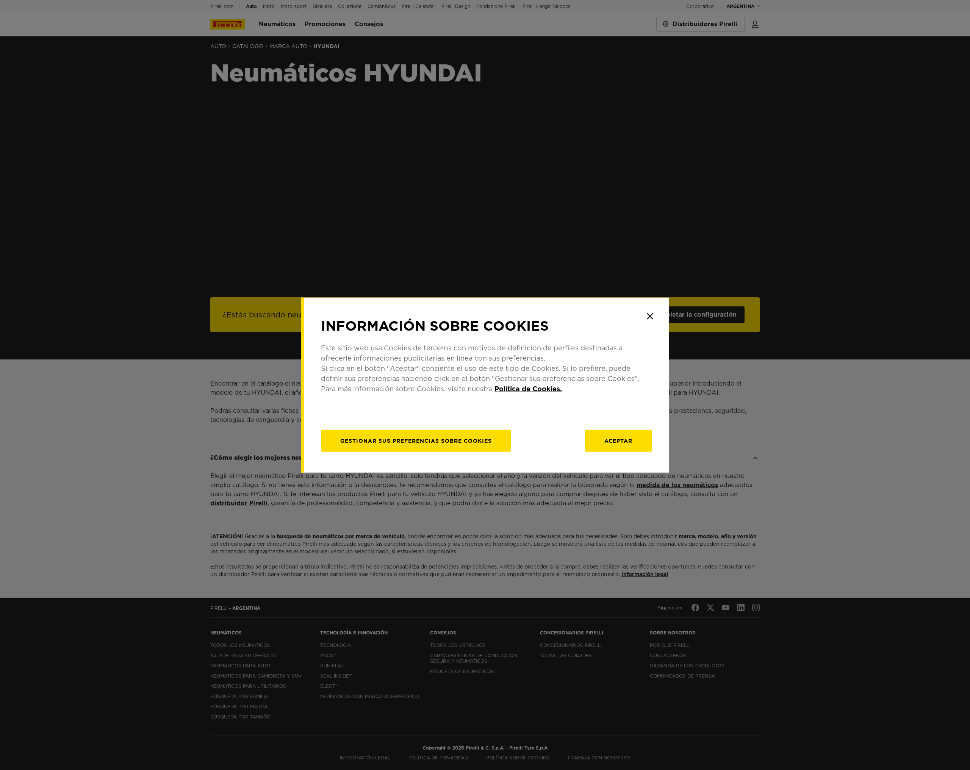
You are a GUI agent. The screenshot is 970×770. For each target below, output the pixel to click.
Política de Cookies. (528, 389)
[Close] (649, 316)
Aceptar (618, 441)
